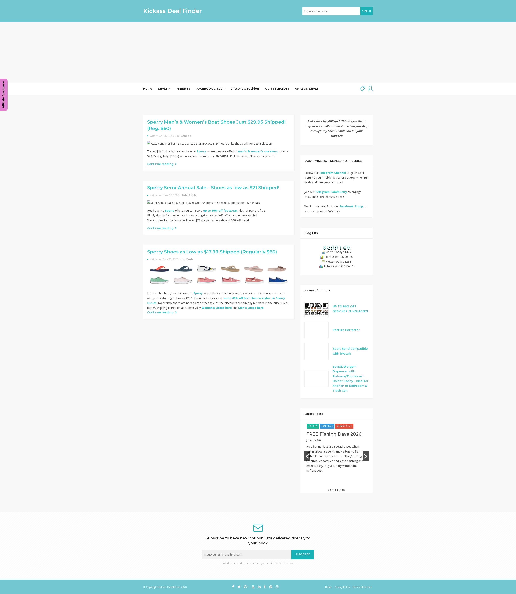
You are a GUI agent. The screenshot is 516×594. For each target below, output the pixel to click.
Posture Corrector (346, 330)
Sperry (201, 151)
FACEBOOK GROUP (210, 89)
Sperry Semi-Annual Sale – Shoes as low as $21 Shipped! (213, 187)
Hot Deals (185, 136)
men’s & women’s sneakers (258, 151)
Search (366, 11)
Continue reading (160, 164)
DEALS (163, 89)
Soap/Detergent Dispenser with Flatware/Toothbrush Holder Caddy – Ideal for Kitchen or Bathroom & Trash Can (350, 378)
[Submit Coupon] (362, 88)
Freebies (312, 426)
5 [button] (343, 490)
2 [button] (333, 490)
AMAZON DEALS (307, 89)
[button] (307, 456)
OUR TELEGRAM (277, 89)
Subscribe (302, 554)
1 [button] (329, 490)
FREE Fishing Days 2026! (334, 434)
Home (147, 89)
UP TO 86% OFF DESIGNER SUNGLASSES (350, 309)
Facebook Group (351, 206)
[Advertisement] (258, 52)
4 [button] (340, 490)
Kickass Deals (344, 426)
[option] (336, 450)
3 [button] (336, 490)
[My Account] (370, 88)
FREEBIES (183, 89)
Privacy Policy (342, 587)
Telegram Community (331, 192)
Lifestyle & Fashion (245, 89)
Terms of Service (362, 587)
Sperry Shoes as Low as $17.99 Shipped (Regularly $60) (212, 252)
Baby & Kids (189, 195)
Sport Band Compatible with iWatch (350, 351)
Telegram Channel (332, 173)
